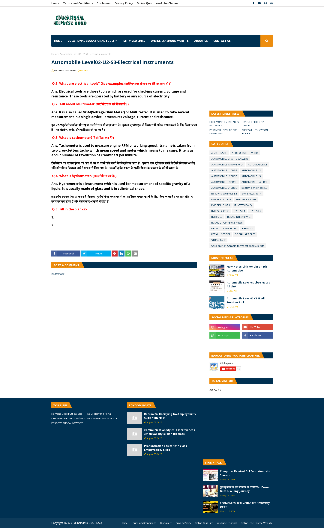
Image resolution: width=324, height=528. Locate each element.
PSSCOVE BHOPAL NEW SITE (67, 423)
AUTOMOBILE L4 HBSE (255, 182)
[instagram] (265, 3)
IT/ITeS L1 (239, 211)
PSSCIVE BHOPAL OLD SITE (102, 418)
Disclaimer (104, 3)
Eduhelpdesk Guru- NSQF (88, 523)
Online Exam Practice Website (68, 418)
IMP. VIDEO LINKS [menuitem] (134, 41)
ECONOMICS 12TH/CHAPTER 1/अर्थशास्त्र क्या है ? (245, 505)
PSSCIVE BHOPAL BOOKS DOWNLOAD (223, 131)
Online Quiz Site (204, 523)
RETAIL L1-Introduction (224, 228)
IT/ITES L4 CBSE (220, 211)
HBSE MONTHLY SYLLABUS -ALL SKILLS (224, 123)
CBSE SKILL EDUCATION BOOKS (255, 131)
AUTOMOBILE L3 (251, 176)
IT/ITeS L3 (217, 216)
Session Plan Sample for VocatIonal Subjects (237, 246)
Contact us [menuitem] (222, 41)
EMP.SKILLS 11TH (221, 199)
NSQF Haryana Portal (99, 413)
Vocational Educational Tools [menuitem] (91, 41)
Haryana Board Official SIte (66, 413)
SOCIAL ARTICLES (245, 234)
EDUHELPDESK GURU (65, 70)
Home (55, 3)
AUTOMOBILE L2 (251, 170)
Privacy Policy (124, 3)
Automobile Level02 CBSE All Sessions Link (246, 300)
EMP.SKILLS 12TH (246, 199)
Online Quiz (144, 3)
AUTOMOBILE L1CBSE (224, 170)
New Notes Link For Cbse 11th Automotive (247, 268)
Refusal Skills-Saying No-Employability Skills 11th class (170, 416)
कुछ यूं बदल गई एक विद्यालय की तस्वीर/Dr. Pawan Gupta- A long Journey (245, 489)
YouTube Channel (167, 3)
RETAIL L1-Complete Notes (227, 222)
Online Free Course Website (257, 523)
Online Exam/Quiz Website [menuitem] (170, 41)
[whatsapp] (224, 335)
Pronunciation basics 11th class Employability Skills (165, 448)
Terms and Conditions (78, 3)
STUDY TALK (218, 240)
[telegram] (224, 343)
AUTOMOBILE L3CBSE (224, 182)
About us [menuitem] (201, 41)
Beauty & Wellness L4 (224, 193)
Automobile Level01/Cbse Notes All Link (248, 284)
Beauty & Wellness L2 (254, 187)
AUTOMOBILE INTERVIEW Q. (227, 164)
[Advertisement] (158, 17)
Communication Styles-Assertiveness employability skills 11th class (169, 432)
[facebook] (253, 3)
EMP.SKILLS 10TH (252, 193)
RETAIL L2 (247, 228)
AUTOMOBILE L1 (257, 164)
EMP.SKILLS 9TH (220, 205)
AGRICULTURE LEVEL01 (245, 153)
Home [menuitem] (58, 41)
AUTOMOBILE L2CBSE (224, 176)
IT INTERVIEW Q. (243, 205)
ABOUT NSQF (219, 153)
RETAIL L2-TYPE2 (220, 234)
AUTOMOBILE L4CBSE (224, 187)
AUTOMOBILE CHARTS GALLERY (229, 158)
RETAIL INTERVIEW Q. (239, 216)
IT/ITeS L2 (255, 211)
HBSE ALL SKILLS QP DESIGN (253, 123)
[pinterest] (271, 3)
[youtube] (259, 3)
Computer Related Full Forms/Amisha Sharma (245, 473)
